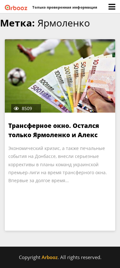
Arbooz (50, 257)
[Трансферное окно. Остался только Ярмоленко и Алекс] (60, 76)
